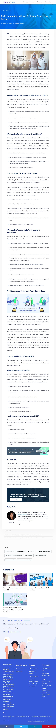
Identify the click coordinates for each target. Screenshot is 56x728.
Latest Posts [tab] (8, 530)
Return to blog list (7, 10)
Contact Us (48, 1)
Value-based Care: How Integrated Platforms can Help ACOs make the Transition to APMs (23, 535)
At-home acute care (10, 551)
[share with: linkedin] (35, 726)
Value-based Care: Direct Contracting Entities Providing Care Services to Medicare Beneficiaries (24, 538)
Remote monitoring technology (24, 559)
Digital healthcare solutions (40, 555)
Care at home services (10, 559)
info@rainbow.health (12, 632)
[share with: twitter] (21, 726)
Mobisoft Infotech (22, 514)
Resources (39, 1)
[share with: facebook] (7, 726)
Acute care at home (21, 551)
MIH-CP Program (33, 668)
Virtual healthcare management (43, 551)
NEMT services (28, 555)
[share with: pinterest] (49, 726)
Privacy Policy (6, 719)
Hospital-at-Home (33, 676)
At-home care (31, 551)
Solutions (32, 1)
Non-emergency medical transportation (14, 555)
